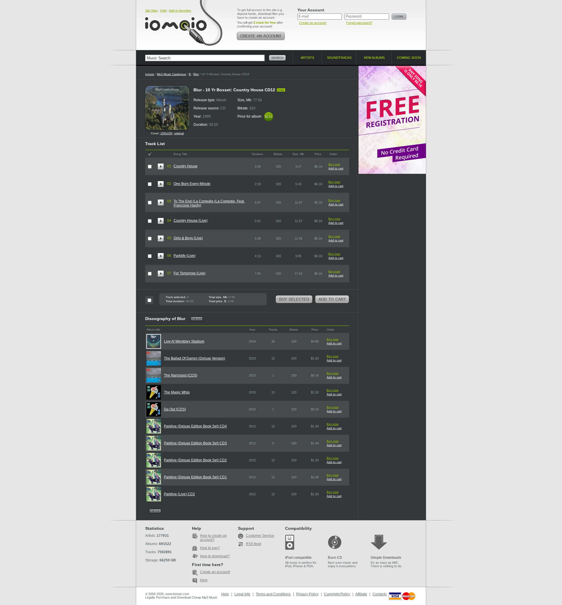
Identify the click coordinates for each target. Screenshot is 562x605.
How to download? (215, 556)
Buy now (334, 164)
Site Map (151, 10)
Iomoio (149, 74)
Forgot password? (359, 23)
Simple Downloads (386, 558)
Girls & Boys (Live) (188, 238)
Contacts (380, 594)
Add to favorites (180, 10)
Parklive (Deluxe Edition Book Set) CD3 (195, 443)
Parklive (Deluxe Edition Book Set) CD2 (195, 460)
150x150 (166, 133)
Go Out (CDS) (175, 409)
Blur (196, 74)
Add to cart (335, 168)
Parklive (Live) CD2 (179, 494)
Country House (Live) (191, 221)
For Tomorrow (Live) (189, 273)
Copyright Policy (337, 594)
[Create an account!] (261, 36)
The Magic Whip (177, 392)
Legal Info (242, 594)
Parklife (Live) (185, 256)
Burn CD (335, 558)
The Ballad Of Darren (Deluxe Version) (194, 358)
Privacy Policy (307, 594)
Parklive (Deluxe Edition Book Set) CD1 (195, 477)
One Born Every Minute (192, 184)
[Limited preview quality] (161, 166)
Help (163, 10)
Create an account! (312, 23)
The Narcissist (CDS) (180, 375)
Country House (186, 166)
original (179, 133)
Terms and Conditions (273, 594)
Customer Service (260, 536)
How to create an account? (213, 538)
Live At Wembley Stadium (184, 341)
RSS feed (253, 544)
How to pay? (210, 548)
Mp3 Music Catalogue (171, 74)
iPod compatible (298, 558)
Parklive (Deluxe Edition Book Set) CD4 (195, 426)
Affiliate (361, 594)
